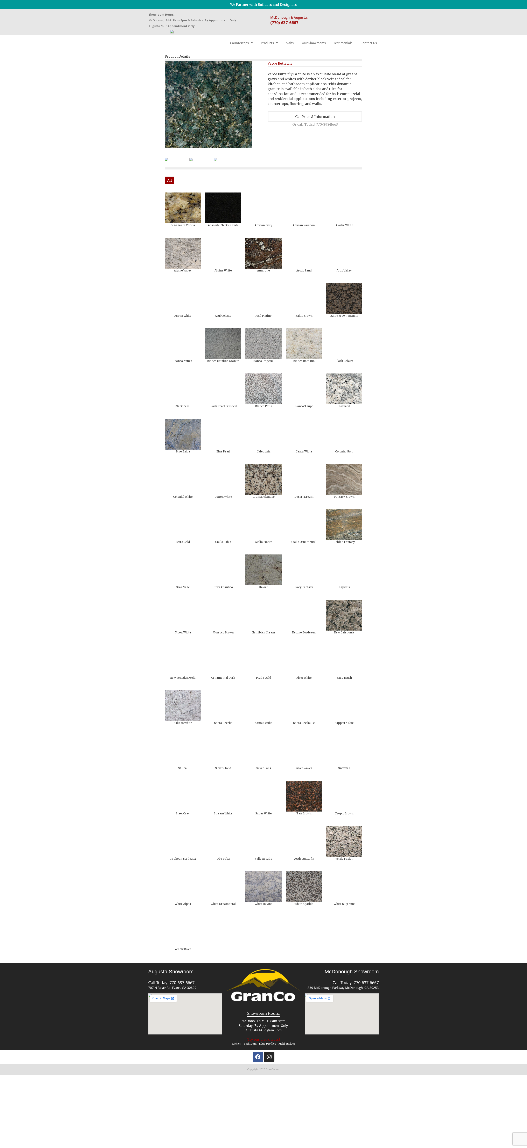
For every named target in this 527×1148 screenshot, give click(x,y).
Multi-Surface (287, 1043)
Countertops (239, 43)
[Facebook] (258, 1057)
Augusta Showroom (171, 971)
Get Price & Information (315, 117)
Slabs (290, 43)
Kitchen (236, 1043)
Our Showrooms (314, 43)
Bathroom (250, 1043)
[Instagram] (269, 1057)
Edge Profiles (267, 1043)
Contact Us (368, 43)
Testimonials (343, 43)
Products (267, 43)
